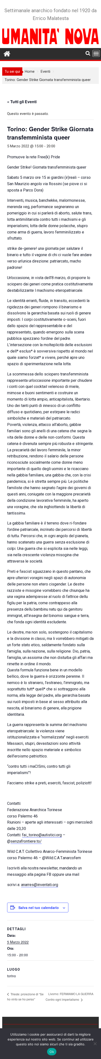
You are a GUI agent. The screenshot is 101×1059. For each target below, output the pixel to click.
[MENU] (96, 53)
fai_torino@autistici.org (42, 835)
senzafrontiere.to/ (26, 841)
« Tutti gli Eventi (22, 101)
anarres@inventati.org (39, 884)
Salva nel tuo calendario (38, 907)
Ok (52, 1052)
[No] (94, 1043)
